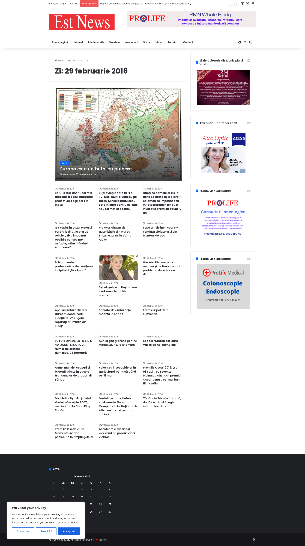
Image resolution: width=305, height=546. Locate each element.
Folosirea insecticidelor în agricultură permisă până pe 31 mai (117, 372)
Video (159, 42)
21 (110, 504)
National (78, 42)
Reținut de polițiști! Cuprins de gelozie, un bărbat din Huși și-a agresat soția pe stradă (147, 3)
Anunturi (173, 42)
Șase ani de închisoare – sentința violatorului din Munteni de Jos (160, 232)
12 (91, 496)
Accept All (69, 531)
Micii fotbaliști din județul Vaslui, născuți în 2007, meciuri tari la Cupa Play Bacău (73, 404)
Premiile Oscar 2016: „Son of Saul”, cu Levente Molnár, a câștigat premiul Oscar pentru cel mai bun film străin (162, 376)
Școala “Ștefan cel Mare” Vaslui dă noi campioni (161, 343)
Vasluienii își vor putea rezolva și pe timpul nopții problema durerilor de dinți (161, 268)
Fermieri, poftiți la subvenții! (155, 312)
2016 (68, 60)
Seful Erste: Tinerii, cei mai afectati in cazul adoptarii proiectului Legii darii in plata (74, 199)
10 (72, 496)
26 (91, 511)
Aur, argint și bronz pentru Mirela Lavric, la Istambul (118, 343)
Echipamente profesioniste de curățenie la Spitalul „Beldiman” (74, 266)
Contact (188, 42)
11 (82, 496)
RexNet (102, 539)
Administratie (96, 42)
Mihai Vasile (69, 174)
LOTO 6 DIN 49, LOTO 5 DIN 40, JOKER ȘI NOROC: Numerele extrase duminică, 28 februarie (73, 347)
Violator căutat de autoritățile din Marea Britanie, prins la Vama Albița (115, 233)
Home (60, 60)
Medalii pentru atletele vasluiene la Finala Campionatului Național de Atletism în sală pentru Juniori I (118, 406)
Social (147, 42)
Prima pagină (60, 42)
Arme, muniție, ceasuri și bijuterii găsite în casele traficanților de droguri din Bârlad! (74, 373)
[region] (46, 520)
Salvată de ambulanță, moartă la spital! (115, 312)
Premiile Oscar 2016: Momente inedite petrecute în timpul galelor (74, 433)
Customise (23, 531)
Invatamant (131, 42)
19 (91, 504)
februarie (78, 60)
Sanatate (114, 42)
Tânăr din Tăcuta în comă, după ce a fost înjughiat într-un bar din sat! (162, 402)
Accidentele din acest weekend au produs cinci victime (117, 433)
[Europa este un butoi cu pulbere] (118, 134)
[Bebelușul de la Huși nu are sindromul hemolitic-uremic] (118, 267)
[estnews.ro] (82, 22)
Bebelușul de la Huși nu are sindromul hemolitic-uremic (118, 291)
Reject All (46, 531)
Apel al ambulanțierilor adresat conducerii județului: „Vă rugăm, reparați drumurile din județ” (71, 318)
